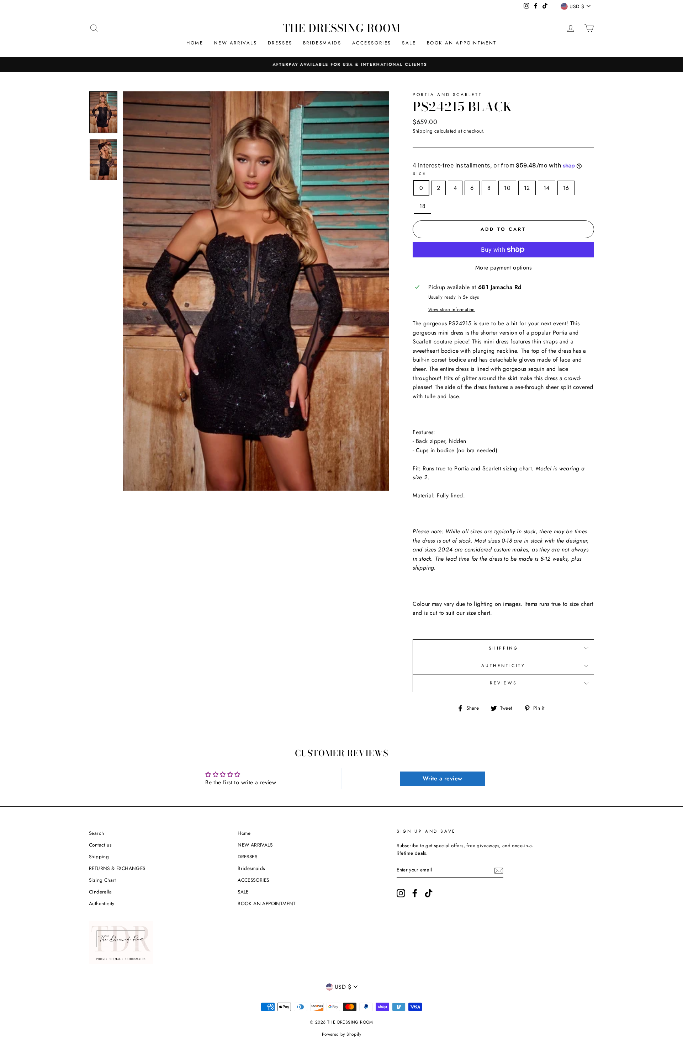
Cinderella (100, 891)
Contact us (100, 844)
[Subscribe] (498, 870)
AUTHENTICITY (503, 665)
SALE (409, 42)
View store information (451, 309)
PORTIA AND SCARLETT (447, 94)
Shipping (423, 130)
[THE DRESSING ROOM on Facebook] (415, 893)
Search (96, 833)
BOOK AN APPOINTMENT (462, 42)
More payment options (503, 267)
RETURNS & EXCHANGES (117, 868)
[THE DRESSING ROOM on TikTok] (428, 893)
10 (507, 188)
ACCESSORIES (372, 42)
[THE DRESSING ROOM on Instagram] (401, 893)
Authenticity (102, 903)
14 (547, 188)
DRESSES (280, 42)
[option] (341, 64)
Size (419, 173)
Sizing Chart (102, 880)
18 (422, 206)
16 (566, 188)
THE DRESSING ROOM (342, 28)
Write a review (442, 778)
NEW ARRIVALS (235, 42)
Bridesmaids (322, 42)
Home (194, 42)
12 (527, 188)
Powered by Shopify (341, 1034)
